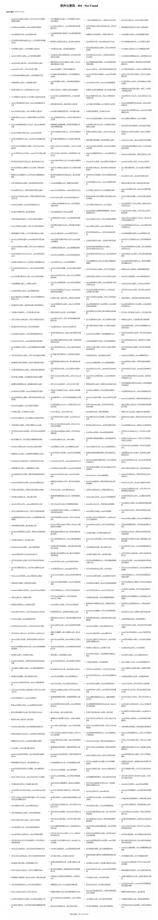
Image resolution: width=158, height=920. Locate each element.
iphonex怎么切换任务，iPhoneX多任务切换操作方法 (28, 848)
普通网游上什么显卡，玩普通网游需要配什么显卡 (27, 454)
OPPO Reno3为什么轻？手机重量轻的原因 (64, 504)
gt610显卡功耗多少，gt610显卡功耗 (22, 540)
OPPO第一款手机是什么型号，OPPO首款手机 (136, 312)
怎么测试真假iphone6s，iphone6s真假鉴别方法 (136, 391)
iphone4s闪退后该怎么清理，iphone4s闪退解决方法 (27, 482)
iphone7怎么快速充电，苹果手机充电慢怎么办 (136, 398)
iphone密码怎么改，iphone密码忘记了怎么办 (100, 41)
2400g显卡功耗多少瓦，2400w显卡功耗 (24, 497)
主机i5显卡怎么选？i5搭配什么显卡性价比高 (135, 612)
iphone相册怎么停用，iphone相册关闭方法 (24, 805)
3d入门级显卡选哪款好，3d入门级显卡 (134, 118)
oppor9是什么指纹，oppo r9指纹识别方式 (134, 655)
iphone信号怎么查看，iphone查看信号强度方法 (101, 161)
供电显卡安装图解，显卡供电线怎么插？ (24, 676)
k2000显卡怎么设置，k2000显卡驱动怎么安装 (101, 863)
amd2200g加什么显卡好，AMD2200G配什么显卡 (27, 63)
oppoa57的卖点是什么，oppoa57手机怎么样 (100, 590)
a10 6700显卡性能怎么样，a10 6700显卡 (99, 204)
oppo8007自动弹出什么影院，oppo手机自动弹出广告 (28, 899)
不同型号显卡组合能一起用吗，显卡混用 (99, 712)
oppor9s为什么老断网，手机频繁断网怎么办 (100, 334)
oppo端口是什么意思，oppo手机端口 (133, 647)
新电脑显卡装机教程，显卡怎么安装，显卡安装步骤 (28, 877)
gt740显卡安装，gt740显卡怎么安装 (22, 411)
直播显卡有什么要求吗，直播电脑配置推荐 (135, 269)
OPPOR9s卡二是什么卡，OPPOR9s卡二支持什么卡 (28, 633)
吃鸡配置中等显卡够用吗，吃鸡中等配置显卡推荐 (27, 362)
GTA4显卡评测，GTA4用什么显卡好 (62, 856)
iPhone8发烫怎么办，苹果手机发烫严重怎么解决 (27, 190)
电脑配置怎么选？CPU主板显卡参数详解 (64, 884)
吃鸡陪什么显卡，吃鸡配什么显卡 (22, 655)
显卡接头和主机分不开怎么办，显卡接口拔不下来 (27, 161)
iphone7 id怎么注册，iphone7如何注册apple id (65, 197)
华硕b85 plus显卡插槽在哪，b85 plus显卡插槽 (101, 89)
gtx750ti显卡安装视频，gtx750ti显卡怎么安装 (100, 104)
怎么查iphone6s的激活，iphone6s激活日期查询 (26, 27)
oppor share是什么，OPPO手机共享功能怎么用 (101, 69)
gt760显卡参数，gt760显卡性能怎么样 (98, 533)
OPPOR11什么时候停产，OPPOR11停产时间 (100, 669)
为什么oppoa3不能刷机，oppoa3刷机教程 (64, 769)
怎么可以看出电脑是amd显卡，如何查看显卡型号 (27, 75)
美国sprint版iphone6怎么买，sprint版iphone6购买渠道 (28, 734)
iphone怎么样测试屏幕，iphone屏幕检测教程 (100, 362)
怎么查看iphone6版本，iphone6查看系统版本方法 (27, 334)
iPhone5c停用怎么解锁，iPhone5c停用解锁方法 (136, 518)
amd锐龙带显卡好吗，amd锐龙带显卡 (133, 619)
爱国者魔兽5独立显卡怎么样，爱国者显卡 (135, 27)
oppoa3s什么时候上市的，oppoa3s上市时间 (135, 161)
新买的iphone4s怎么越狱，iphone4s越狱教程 (25, 547)
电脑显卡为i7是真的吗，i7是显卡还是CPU (100, 34)
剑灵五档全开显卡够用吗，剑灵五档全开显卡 (136, 125)
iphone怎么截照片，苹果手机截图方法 (63, 69)
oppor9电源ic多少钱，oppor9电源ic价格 (23, 34)
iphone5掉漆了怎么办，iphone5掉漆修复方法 (135, 662)
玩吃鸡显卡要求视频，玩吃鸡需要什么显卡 (100, 140)
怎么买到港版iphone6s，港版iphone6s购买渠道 (136, 425)
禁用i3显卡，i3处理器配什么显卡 (61, 655)
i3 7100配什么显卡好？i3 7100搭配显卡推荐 (135, 49)
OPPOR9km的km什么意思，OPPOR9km (99, 568)
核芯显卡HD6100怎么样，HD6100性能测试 (25, 326)
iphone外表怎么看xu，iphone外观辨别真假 (99, 805)
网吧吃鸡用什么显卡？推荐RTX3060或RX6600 (101, 384)
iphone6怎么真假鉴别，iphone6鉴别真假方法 (135, 276)
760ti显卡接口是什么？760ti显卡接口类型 (24, 784)
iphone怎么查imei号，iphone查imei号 (97, 791)
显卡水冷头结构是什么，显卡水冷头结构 (64, 906)
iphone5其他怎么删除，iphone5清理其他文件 (100, 683)
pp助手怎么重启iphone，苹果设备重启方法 (100, 489)
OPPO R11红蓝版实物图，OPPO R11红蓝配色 (101, 118)
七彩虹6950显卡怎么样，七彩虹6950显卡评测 (101, 240)
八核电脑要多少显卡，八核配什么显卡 (23, 283)
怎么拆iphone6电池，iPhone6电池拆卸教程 (99, 432)
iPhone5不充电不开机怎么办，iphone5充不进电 (26, 133)
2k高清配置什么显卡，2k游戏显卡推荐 (23, 82)
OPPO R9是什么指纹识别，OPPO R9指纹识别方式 (27, 319)
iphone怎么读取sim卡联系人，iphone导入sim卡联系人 (28, 590)
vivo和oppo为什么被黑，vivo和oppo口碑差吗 (135, 283)
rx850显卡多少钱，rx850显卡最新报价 (63, 49)
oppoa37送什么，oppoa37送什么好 (62, 411)
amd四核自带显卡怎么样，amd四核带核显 (134, 676)
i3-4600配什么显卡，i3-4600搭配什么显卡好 (25, 49)
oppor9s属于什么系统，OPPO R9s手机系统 (64, 604)
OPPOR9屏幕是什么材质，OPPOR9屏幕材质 (25, 813)
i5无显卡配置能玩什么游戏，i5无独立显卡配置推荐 (28, 370)
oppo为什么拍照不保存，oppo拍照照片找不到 (101, 576)
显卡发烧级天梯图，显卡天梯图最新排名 (99, 848)
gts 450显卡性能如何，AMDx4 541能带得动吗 (136, 69)
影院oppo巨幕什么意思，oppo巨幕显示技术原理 (26, 705)
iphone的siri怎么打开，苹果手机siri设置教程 (100, 504)
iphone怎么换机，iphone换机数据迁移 (23, 619)
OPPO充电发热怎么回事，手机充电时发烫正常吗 (27, 183)
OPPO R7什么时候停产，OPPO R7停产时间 (65, 384)
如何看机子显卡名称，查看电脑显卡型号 (24, 863)
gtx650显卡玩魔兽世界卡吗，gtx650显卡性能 (65, 111)
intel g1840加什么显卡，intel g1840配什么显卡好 (26, 111)
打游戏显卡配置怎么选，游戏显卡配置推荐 (135, 899)
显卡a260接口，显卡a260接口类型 (62, 712)
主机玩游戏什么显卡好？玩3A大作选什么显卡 (101, 276)
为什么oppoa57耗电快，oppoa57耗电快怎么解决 (26, 576)
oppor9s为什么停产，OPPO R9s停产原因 (24, 69)
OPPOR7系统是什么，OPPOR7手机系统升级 (65, 590)
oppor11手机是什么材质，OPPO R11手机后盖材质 (27, 226)
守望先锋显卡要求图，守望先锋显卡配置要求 (136, 726)
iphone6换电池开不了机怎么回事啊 (62, 212)
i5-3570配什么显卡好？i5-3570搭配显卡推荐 (100, 190)
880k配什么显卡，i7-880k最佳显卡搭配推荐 (135, 319)
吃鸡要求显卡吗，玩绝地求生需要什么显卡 (65, 612)
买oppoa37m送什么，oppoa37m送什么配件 (134, 20)
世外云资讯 (74, 914)
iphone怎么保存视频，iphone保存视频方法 (64, 676)
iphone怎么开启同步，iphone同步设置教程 (134, 784)
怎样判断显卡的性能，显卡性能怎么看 (23, 525)
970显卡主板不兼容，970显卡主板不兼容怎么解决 (27, 489)
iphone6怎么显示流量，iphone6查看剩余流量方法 (27, 726)
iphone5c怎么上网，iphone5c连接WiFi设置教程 (136, 140)
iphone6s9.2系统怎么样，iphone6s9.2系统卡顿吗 (26, 446)
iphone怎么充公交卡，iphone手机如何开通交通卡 (27, 341)
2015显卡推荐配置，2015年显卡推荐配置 (99, 906)
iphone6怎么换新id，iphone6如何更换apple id (25, 204)
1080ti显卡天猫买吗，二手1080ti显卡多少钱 (25, 312)
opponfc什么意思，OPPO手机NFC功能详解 (135, 683)
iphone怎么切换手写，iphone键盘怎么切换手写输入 (27, 418)
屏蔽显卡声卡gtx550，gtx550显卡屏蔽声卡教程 (26, 741)
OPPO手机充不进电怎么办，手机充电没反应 (135, 468)
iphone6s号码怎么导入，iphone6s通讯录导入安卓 (27, 504)
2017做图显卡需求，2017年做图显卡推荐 (134, 856)
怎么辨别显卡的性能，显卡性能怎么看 (98, 547)
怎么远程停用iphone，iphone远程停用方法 (64, 568)
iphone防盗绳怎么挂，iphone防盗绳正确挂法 (25, 827)
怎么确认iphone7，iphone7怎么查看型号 (63, 326)
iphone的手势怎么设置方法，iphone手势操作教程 (27, 834)
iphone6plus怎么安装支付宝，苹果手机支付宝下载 (27, 461)
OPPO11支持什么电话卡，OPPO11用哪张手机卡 (27, 870)
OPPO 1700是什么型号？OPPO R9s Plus (24, 892)
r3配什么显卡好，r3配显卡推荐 (21, 597)
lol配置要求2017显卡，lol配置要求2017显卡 (25, 468)
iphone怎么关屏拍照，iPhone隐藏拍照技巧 (135, 355)
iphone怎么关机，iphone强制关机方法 (63, 489)
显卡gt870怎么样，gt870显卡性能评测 (98, 884)
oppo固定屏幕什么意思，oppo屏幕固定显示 (25, 291)
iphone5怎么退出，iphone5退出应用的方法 (64, 683)
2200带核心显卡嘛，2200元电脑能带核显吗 (100, 597)
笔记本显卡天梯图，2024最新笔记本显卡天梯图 (26, 377)
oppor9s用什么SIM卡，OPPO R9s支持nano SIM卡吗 (28, 612)
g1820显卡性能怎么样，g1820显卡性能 (98, 554)
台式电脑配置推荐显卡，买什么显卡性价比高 (101, 777)
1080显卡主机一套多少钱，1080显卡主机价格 (65, 298)
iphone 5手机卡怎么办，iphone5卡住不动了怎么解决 (28, 777)
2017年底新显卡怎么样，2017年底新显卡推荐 (101, 319)
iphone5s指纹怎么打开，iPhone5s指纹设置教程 (101, 219)
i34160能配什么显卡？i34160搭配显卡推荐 (135, 34)
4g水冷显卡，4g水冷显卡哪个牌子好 (23, 748)
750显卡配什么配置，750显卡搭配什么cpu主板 (26, 425)
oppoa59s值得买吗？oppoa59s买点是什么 (24, 554)
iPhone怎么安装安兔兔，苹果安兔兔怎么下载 (136, 154)
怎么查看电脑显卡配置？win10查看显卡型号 (135, 233)
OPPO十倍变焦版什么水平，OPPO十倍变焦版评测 (27, 511)
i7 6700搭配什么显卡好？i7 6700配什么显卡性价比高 (28, 97)
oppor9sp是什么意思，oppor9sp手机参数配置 (100, 82)
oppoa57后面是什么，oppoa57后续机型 (23, 698)
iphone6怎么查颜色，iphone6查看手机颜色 (24, 405)
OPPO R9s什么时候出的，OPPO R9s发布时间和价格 (28, 856)
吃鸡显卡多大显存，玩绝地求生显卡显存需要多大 (27, 305)
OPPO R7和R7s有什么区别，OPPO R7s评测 (25, 820)
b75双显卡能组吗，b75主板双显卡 (97, 662)
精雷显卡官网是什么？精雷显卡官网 (23, 604)
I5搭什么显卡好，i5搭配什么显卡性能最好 (64, 89)
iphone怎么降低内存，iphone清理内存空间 (64, 233)
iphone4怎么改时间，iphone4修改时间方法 (99, 626)
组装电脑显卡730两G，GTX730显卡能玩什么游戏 (27, 233)
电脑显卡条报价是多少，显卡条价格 (133, 892)
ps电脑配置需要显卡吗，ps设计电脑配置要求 (65, 247)
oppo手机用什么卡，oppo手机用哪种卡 (63, 262)
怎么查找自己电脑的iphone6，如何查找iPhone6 (136, 56)
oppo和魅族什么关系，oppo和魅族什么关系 (65, 446)
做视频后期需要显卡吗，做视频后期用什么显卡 (26, 384)
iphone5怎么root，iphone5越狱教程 (97, 475)
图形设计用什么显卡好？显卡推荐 (22, 719)
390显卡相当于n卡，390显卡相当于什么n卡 (25, 89)
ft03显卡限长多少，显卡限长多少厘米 (98, 355)
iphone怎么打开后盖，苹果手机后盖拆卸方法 (100, 741)
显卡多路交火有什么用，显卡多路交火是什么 (65, 669)
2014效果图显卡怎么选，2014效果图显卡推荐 (65, 762)
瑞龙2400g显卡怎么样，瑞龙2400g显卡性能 (135, 183)
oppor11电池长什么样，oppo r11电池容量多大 (101, 446)
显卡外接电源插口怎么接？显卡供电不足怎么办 (26, 712)
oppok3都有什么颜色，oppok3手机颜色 (98, 511)
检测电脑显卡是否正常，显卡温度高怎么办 (25, 762)
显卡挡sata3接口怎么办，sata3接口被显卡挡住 (101, 425)
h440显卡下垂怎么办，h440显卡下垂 (98, 647)
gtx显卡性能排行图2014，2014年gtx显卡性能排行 (27, 219)
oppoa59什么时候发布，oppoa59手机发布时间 (65, 255)
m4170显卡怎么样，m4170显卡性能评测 (99, 899)
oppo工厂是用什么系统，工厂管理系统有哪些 (26, 56)
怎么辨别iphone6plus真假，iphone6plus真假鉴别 (66, 468)
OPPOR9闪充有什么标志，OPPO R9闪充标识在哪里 (28, 355)
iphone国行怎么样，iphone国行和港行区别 (134, 176)
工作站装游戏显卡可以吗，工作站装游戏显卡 (101, 341)
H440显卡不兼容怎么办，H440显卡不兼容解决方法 (28, 262)
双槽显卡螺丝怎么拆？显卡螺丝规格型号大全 (65, 892)
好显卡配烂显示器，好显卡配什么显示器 (64, 104)
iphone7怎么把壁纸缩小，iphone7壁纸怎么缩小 (66, 190)
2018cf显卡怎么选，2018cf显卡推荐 (97, 877)
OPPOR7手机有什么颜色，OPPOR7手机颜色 (100, 269)
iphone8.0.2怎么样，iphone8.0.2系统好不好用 (135, 482)
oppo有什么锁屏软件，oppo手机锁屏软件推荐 (65, 848)
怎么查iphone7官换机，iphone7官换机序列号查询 (27, 391)
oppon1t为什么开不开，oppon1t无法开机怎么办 (66, 461)
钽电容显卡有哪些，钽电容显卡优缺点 (23, 583)
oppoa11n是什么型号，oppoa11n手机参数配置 (101, 497)
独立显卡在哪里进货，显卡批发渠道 (23, 212)
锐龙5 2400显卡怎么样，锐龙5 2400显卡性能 (100, 755)
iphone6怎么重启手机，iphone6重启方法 (99, 633)
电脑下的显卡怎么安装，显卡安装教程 (63, 312)
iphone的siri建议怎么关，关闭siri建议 (63, 439)
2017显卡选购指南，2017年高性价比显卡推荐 (136, 834)
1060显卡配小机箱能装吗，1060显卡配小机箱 (136, 798)
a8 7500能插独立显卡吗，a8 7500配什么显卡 (135, 41)
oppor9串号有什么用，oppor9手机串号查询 (64, 561)
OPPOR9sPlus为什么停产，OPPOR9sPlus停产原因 (27, 626)
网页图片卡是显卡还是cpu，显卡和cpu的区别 (65, 41)
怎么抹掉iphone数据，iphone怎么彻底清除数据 (101, 583)
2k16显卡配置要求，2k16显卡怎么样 (98, 111)
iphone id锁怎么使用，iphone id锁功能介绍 (99, 226)
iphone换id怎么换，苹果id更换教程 (97, 411)
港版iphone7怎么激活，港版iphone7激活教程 (135, 411)
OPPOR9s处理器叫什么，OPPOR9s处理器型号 (26, 884)
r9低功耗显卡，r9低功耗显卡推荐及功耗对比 (135, 298)
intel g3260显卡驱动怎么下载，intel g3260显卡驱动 (27, 276)
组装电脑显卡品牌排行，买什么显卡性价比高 (136, 870)
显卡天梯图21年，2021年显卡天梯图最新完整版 (26, 439)
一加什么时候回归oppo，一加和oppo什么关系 (101, 20)
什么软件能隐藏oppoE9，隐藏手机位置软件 (65, 183)
